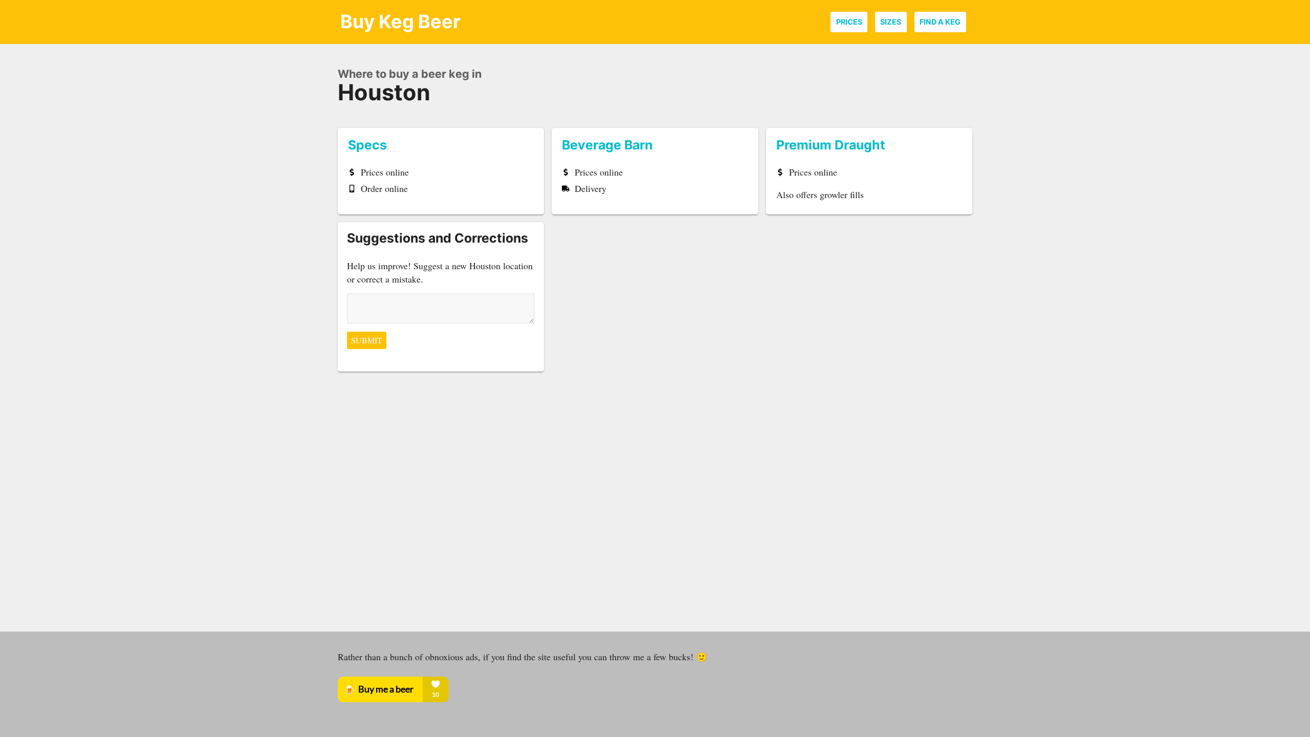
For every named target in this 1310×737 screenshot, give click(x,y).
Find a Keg (940, 21)
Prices (849, 21)
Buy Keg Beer (400, 21)
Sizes (890, 21)
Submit (366, 340)
